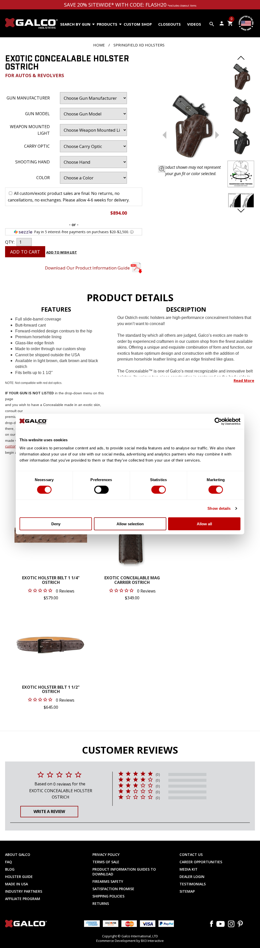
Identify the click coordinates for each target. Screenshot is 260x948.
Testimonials (193, 884)
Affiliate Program (22, 898)
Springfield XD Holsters (139, 44)
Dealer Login (192, 876)
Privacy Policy (106, 854)
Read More (244, 380)
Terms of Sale (105, 861)
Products (107, 24)
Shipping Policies (108, 896)
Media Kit (189, 869)
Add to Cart (25, 252)
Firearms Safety (107, 881)
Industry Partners (23, 891)
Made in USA (16, 884)
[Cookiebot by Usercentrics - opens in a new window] (218, 421)
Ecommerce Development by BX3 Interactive (130, 940)
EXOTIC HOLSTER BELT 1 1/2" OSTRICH (51, 690)
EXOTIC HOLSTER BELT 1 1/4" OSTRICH (51, 580)
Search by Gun (75, 24)
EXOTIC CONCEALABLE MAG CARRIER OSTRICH (132, 580)
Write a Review (49, 811)
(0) (158, 774)
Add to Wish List (61, 252)
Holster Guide (19, 876)
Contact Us (191, 854)
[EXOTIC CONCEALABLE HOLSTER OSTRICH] (190, 127)
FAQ (8, 861)
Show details (219, 508)
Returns (100, 903)
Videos (194, 24)
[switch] (101, 490)
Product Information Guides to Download (124, 871)
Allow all (204, 523)
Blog (9, 869)
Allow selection (130, 523)
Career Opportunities (201, 861)
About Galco (17, 854)
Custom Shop (138, 24)
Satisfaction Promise (113, 888)
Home (99, 44)
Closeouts (169, 24)
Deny (55, 523)
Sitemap (187, 891)
